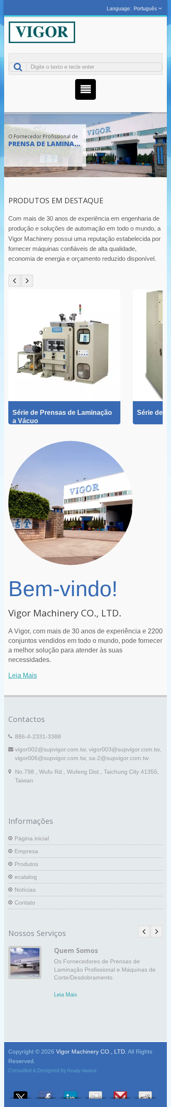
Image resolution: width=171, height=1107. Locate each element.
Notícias (25, 889)
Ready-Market (81, 1070)
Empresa (26, 851)
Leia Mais (22, 675)
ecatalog (26, 877)
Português (145, 9)
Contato (25, 902)
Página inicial (32, 838)
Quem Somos (76, 950)
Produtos (26, 864)
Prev (14, 280)
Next (27, 280)
